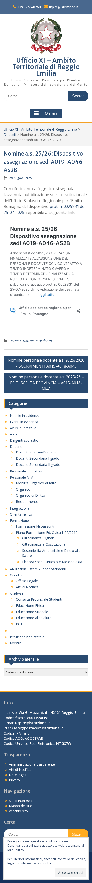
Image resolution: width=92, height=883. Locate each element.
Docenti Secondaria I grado (37, 458)
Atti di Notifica (27, 587)
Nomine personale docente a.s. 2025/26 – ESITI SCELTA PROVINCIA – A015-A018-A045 (46, 382)
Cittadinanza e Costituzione (44, 544)
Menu (51, 113)
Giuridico (17, 575)
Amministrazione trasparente (32, 764)
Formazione (19, 520)
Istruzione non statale (27, 637)
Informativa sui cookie (36, 863)
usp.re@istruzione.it (63, 7)
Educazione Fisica (30, 605)
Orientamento (21, 514)
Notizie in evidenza (37, 340)
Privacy (14, 780)
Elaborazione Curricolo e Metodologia (52, 561)
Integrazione (20, 508)
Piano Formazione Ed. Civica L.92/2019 (47, 532)
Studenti (16, 593)
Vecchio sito (18, 811)
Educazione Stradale (32, 611)
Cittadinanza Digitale (38, 538)
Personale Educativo (26, 471)
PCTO (20, 624)
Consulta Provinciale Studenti (39, 599)
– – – (14, 434)
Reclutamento (27, 501)
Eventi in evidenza (24, 421)
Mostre (15, 643)
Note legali (17, 774)
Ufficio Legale (27, 580)
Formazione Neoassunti (35, 526)
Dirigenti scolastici (24, 440)
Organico (23, 489)
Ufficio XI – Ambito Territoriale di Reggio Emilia (46, 66)
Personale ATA (21, 477)
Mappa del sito (20, 805)
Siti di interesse (21, 800)
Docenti (10, 134)
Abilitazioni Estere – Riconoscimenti (38, 569)
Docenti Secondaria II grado (38, 464)
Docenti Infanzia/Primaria (36, 452)
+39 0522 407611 (29, 7)
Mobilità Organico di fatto (36, 483)
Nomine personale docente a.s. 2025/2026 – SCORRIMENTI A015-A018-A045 (46, 363)
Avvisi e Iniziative (23, 428)
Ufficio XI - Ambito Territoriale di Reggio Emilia (40, 129)
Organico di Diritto (30, 495)
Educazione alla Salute (33, 618)
